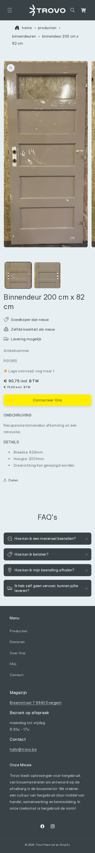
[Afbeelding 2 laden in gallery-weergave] (47, 275)
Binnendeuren (24, 36)
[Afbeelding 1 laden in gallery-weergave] (18, 275)
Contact (16, 675)
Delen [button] (13, 480)
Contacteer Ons (47, 400)
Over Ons (18, 653)
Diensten (17, 642)
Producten (47, 27)
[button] (9, 10)
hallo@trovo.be (23, 749)
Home (27, 27)
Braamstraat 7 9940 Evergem (36, 702)
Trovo (39, 844)
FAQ (13, 664)
